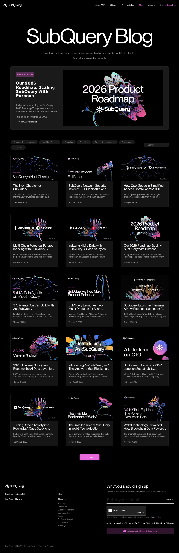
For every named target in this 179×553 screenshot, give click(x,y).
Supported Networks (66, 510)
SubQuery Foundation (66, 519)
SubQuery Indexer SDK (15, 494)
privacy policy (155, 517)
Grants (60, 516)
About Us (62, 499)
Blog (60, 494)
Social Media (63, 522)
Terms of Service (46, 546)
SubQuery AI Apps (13, 499)
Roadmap (62, 503)
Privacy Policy (30, 546)
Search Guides (64, 513)
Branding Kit (62, 525)
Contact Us (62, 507)
